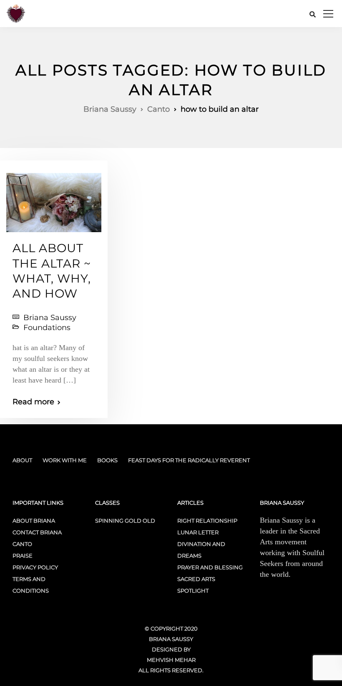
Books (107, 460)
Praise (23, 555)
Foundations (46, 327)
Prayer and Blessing (210, 567)
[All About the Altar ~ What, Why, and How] (54, 198)
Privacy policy (35, 567)
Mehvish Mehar (171, 659)
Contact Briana (37, 532)
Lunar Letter (198, 532)
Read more (33, 402)
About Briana (34, 520)
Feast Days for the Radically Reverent (189, 460)
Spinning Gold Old (125, 520)
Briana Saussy (49, 317)
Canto (22, 544)
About (22, 460)
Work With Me (65, 460)
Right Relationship (207, 520)
